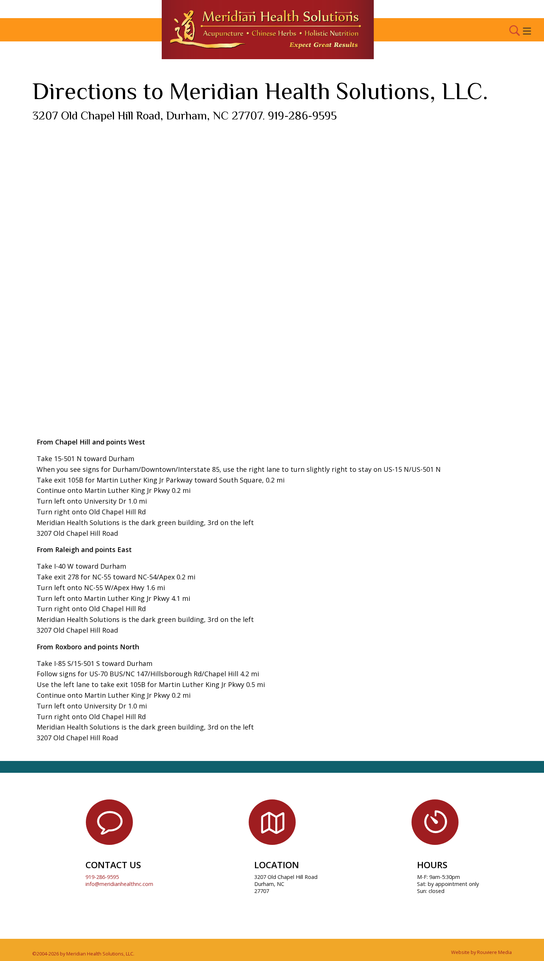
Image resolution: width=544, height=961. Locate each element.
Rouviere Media (494, 952)
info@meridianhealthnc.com (119, 883)
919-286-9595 (102, 876)
